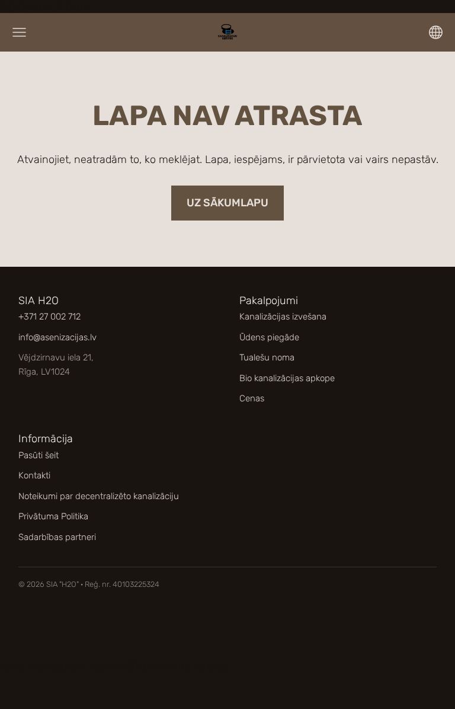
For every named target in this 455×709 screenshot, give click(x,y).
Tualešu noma (266, 357)
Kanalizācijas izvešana (282, 316)
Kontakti (34, 475)
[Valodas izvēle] (435, 32)
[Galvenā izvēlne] (19, 32)
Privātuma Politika (53, 516)
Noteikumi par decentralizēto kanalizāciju (98, 496)
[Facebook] (213, 631)
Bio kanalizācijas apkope (287, 378)
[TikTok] (242, 631)
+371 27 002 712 (49, 316)
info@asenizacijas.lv (57, 337)
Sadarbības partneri (57, 537)
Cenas (251, 398)
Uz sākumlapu (227, 202)
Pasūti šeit (38, 455)
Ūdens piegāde (269, 337)
